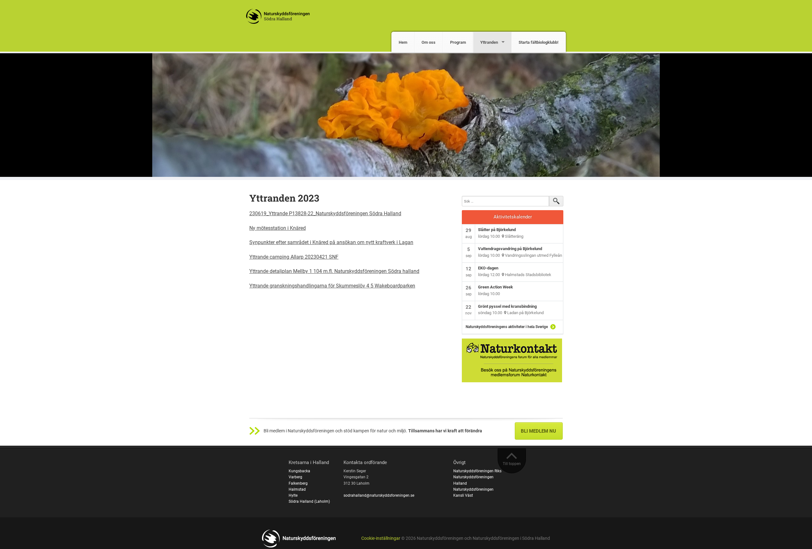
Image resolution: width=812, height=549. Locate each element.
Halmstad (297, 489)
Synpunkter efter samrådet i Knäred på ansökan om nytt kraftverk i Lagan (331, 242)
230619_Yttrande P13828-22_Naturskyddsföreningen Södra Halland (325, 213)
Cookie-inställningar (380, 538)
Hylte (293, 495)
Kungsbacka (299, 471)
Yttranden (489, 42)
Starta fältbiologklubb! (539, 42)
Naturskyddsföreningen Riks (477, 471)
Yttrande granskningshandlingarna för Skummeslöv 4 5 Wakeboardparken (332, 286)
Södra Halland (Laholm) (309, 501)
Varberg (295, 477)
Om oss (428, 42)
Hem (403, 42)
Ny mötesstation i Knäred (277, 228)
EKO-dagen (488, 268)
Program (458, 42)
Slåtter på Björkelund (497, 229)
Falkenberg (298, 483)
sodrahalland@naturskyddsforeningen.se (379, 495)
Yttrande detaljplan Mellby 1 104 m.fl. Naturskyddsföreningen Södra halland (334, 271)
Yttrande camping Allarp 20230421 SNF (293, 257)
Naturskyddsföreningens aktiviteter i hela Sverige (507, 327)
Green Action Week (495, 287)
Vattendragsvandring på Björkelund (510, 248)
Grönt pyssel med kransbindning (507, 306)
